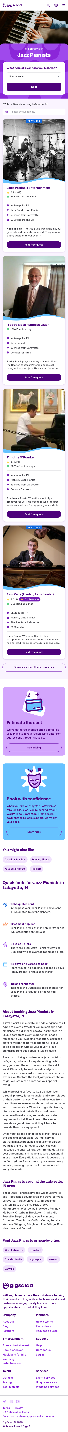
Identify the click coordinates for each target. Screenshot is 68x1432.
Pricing (7, 1382)
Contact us (43, 1350)
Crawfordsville (13, 1259)
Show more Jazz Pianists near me (34, 667)
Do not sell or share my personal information (29, 1416)
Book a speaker (13, 1350)
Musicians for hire (14, 1354)
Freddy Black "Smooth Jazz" (28, 324)
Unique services (46, 1382)
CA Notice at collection (16, 1412)
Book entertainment (16, 1345)
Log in (40, 1354)
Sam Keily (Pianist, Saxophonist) (30, 594)
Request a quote (47, 1330)
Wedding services (47, 1386)
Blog (5, 1326)
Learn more (34, 831)
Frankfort (35, 1250)
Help (39, 1345)
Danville (9, 1268)
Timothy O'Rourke (20, 457)
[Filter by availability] (37, 112)
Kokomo (53, 1259)
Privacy (18, 1407)
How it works (44, 1321)
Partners (8, 1330)
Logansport (35, 1259)
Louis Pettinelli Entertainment (28, 188)
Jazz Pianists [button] (34, 55)
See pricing (34, 747)
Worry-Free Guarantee (22, 814)
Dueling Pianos (41, 859)
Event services (45, 1377)
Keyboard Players (15, 868)
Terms (6, 1407)
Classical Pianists (15, 859)
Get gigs (8, 1377)
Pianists (36, 868)
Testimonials (11, 1386)
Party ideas (43, 1326)
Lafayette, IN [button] (35, 49)
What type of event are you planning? (32, 68)
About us (9, 1321)
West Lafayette (14, 1250)
